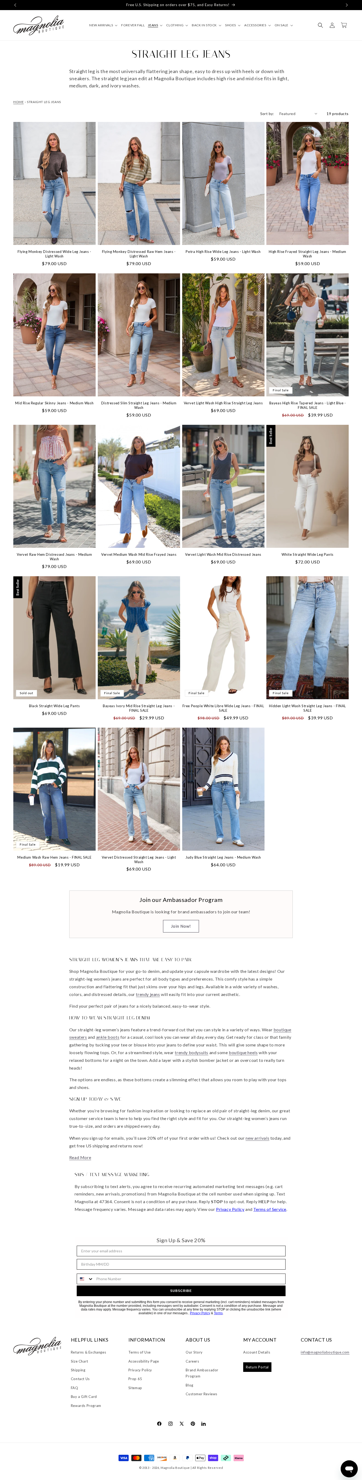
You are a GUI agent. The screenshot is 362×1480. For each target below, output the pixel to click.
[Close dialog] (269, 694)
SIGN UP (227, 778)
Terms (245, 810)
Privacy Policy (229, 810)
